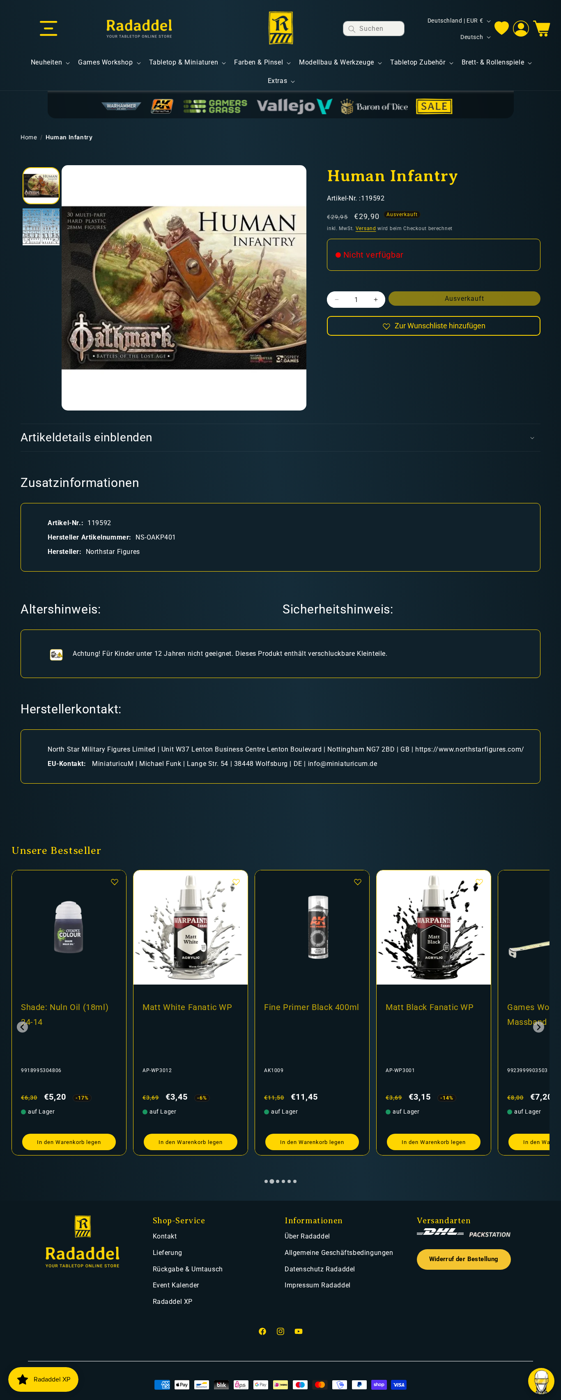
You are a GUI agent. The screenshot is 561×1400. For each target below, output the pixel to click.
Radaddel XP (173, 1301)
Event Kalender (176, 1285)
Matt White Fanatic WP (66, 1007)
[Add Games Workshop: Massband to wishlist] (479, 881)
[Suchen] (352, 29)
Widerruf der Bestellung (464, 1259)
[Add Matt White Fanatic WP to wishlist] (114, 881)
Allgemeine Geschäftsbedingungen (339, 1253)
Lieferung (167, 1253)
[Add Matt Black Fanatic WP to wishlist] (357, 881)
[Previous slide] (22, 1027)
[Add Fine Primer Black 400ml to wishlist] (236, 881)
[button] (48, 29)
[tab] (266, 1181)
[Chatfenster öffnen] (541, 1381)
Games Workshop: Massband (421, 1014)
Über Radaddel (307, 1236)
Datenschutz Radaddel (320, 1269)
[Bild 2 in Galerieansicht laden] (41, 226)
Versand (366, 228)
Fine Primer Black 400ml (190, 1007)
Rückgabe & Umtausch (188, 1269)
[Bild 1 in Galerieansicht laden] (41, 185)
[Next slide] (538, 1027)
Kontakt (165, 1236)
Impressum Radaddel (318, 1285)
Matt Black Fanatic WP (308, 1007)
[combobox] (373, 28)
